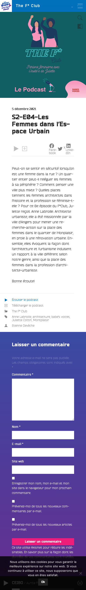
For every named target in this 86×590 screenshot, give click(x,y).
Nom (16, 426)
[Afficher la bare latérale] (80, 26)
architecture (41, 316)
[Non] (80, 573)
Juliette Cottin (22, 320)
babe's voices (60, 316)
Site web (18, 461)
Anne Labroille (21, 316)
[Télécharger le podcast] (24, 149)
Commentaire (22, 374)
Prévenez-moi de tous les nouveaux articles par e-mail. (42, 527)
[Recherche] (80, 18)
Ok (43, 582)
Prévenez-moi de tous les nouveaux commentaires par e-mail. (40, 508)
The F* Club (19, 311)
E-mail (17, 444)
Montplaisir (41, 320)
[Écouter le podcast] (16, 149)
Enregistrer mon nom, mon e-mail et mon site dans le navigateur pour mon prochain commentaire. (41, 488)
